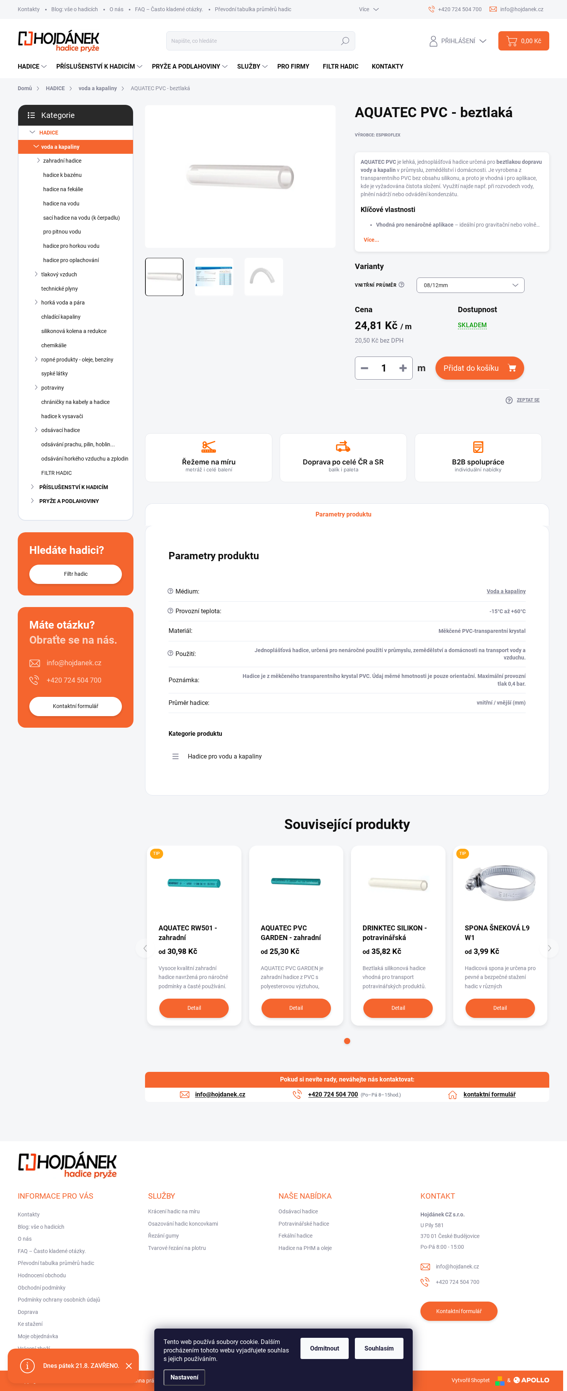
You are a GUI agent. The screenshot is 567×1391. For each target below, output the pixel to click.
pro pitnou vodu (62, 232)
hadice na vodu (61, 203)
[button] (347, 1041)
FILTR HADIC (56, 473)
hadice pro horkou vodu (71, 246)
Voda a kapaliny (506, 591)
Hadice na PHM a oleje (305, 1248)
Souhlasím (379, 1348)
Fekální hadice (295, 1236)
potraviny (52, 388)
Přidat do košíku (471, 368)
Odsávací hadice (298, 1211)
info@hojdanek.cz (74, 663)
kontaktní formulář (490, 1094)
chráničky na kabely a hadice (75, 402)
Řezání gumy (163, 1236)
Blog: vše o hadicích (74, 9)
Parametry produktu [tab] (343, 514)
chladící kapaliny (61, 317)
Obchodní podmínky (42, 1288)
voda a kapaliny (60, 147)
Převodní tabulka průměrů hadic (253, 9)
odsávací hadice (60, 430)
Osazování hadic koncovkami (183, 1224)
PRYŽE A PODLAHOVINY (69, 501)
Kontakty (29, 9)
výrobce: (377, 135)
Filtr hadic (76, 574)
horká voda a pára (63, 302)
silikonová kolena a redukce (73, 331)
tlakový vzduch (59, 274)
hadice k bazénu (62, 175)
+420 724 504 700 (74, 680)
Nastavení (184, 1377)
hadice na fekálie (63, 189)
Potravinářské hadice (303, 1224)
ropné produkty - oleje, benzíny (77, 360)
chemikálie (53, 345)
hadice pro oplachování (71, 260)
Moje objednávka (38, 1336)
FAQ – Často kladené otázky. (169, 9)
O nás (116, 9)
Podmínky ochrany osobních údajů (59, 1300)
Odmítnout (324, 1348)
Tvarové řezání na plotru (177, 1248)
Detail (194, 1008)
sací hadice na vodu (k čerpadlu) (81, 218)
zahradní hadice (62, 161)
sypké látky (54, 373)
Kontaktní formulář (75, 706)
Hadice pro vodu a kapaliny (225, 756)
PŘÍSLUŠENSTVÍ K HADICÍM (73, 487)
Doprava (28, 1312)
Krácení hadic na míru (174, 1211)
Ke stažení (30, 1324)
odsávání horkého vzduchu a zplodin (84, 459)
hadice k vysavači (62, 416)
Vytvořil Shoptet (471, 1380)
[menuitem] (33, 66)
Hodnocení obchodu (42, 1275)
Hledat (345, 41)
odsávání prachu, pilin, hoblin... (78, 444)
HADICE (48, 133)
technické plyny (59, 289)
